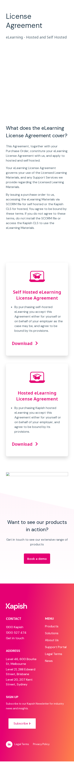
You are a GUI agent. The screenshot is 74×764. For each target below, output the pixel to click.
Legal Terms (53, 654)
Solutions (51, 633)
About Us (52, 640)
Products (51, 626)
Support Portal (56, 647)
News (49, 661)
